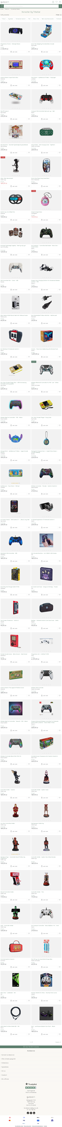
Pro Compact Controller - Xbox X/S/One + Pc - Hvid (45, 925)
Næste (57, 1042)
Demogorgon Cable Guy (37, 823)
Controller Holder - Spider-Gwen (39, 789)
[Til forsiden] (5, 2)
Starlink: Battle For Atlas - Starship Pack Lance (44, 992)
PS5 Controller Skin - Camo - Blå (9, 280)
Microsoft (33, 316)
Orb (32, 554)
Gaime (32, 350)
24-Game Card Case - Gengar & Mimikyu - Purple (44, 586)
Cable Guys (3, 179)
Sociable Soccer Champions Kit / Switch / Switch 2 (44, 756)
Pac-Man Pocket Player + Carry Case (41, 417)
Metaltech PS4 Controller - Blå (9, 553)
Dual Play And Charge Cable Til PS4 (10, 586)
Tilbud (3, 19)
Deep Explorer (4, 419)
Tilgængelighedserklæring (37, 1126)
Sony (2, 45)
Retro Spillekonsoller (48, 19)
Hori (32, 588)
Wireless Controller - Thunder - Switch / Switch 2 (44, 486)
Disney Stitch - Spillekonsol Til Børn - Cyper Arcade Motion (14, 451)
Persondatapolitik (27, 1126)
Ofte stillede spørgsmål (9, 1059)
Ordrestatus (5, 1063)
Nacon (32, 112)
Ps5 (29, 19)
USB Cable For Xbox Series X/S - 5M (10, 1026)
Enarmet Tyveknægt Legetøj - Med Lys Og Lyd (13, 245)
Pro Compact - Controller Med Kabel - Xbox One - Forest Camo (44, 246)
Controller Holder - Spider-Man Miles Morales (43, 857)
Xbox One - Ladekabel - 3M (8, 992)
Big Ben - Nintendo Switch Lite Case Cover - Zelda (44, 620)
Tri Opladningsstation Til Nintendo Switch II (42, 519)
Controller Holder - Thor (37, 892)
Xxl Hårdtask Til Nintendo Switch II (10, 349)
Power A (33, 283)
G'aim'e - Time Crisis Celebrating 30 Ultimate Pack (44, 349)
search (60, 6)
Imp (32, 1027)
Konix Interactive (35, 179)
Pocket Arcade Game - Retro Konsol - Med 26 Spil (14, 654)
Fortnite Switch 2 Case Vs (7, 959)
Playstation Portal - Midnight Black (10, 44)
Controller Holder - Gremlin (8, 789)
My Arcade (33, 45)
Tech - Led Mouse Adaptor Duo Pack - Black (43, 1026)
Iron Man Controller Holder (8, 823)
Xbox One (36, 19)
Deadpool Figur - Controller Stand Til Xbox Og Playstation (13, 857)
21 (32, 1042)
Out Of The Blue (4, 247)
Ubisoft (33, 994)
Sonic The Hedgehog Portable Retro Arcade (42, 44)
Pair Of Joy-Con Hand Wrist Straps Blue (41, 959)
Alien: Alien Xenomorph (7, 178)
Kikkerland (3, 655)
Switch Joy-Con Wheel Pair (8, 212)
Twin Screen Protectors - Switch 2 (10, 620)
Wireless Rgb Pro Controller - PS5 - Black (11, 417)
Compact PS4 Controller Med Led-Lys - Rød (43, 111)
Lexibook (33, 79)
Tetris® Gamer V (5, 111)
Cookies (45, 1126)
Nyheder (10, 19)
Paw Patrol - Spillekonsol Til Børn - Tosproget (43, 77)
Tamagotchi (34, 213)
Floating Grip (4, 316)
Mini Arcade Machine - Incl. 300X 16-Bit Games (44, 553)
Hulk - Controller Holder (7, 925)
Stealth (2, 622)
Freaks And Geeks (35, 146)
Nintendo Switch (21, 19)
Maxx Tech (34, 757)
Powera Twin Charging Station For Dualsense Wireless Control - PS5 (45, 281)
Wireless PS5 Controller (37, 687)
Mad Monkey (4, 146)
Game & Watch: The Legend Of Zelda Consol (12, 687)
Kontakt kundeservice (8, 1055)
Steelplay (3, 554)
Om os (3, 1071)
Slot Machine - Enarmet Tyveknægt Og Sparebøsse (14, 144)
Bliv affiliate (5, 1079)
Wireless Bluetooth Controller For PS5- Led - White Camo (44, 383)
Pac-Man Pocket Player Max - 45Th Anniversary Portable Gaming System (13, 383)
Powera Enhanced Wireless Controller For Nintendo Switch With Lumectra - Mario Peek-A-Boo (44, 722)
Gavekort (4, 1075)
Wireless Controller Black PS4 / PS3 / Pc (11, 756)
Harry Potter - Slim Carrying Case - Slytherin (43, 144)
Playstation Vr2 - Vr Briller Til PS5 (40, 654)
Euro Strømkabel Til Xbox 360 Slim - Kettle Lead (44, 315)
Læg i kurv (13, 52)
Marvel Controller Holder (7, 892)
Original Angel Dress (36, 212)
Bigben (33, 622)
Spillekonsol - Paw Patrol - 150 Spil (10, 486)
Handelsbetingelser (19, 1126)
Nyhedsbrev (5, 1067)
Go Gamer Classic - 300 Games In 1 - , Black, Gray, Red (15, 519)
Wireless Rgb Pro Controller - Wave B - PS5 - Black (14, 721)
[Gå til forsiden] (31, 1097)
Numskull (3, 960)
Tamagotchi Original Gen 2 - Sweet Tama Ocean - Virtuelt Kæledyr (44, 451)
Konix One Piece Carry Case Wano (40, 178)
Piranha (2, 282)
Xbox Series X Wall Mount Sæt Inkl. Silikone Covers (14, 315)
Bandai (33, 453)
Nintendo (3, 79)
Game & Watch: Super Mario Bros (9, 77)
